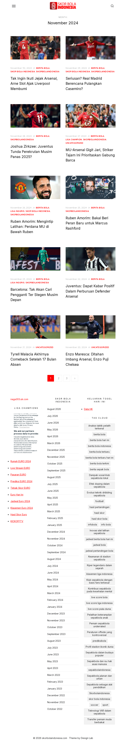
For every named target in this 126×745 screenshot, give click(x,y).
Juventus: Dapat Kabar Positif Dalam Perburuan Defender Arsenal (90, 291)
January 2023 (54, 688)
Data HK (88, 409)
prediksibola (99, 640)
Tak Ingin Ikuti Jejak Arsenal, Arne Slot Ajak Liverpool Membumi (34, 83)
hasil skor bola (99, 518)
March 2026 (53, 443)
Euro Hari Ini (16, 494)
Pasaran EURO (18, 474)
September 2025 (56, 470)
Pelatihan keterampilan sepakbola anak (99, 616)
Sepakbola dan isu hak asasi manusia (99, 663)
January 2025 (54, 525)
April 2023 (52, 668)
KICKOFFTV (16, 521)
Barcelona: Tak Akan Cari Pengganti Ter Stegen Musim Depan (34, 294)
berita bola (43, 68)
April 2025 (52, 504)
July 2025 (52, 484)
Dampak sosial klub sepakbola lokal (99, 476)
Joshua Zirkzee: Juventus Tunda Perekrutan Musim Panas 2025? (31, 151)
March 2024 (53, 593)
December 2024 (56, 531)
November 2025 (56, 456)
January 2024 (54, 606)
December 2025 (56, 450)
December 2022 (56, 695)
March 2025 (53, 511)
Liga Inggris (17, 211)
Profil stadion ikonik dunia (99, 646)
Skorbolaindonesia (99, 693)
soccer (94, 704)
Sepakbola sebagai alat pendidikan (99, 686)
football (99, 501)
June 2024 (53, 572)
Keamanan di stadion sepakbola (99, 558)
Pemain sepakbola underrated (99, 625)
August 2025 (54, 477)
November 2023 (56, 620)
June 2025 (53, 490)
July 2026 (52, 416)
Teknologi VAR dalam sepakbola (99, 712)
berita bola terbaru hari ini (99, 457)
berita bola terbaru (99, 451)
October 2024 (55, 545)
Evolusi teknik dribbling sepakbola (99, 494)
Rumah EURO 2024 (20, 461)
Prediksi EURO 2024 (21, 481)
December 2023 (56, 613)
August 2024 (54, 559)
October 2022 (54, 709)
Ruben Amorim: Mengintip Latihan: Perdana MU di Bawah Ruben (31, 226)
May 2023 (52, 661)
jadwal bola (99, 544)
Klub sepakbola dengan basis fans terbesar (99, 581)
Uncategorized (74, 143)
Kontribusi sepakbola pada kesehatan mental (99, 590)
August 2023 (54, 640)
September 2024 (56, 552)
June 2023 (53, 654)
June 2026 (53, 422)
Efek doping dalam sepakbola (99, 485)
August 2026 (54, 409)
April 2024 (52, 586)
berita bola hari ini (99, 440)
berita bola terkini (99, 463)
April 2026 (52, 436)
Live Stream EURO (20, 468)
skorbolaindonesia (47, 71)
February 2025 (55, 518)
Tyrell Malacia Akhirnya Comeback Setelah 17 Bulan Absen (33, 359)
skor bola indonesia (22, 71)
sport (105, 704)
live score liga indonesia (99, 603)
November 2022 (56, 702)
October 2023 (54, 627)
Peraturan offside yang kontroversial (99, 633)
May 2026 (52, 429)
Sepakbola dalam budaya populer (99, 654)
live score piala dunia (99, 609)
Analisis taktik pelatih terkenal (99, 427)
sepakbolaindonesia (99, 669)
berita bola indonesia (99, 446)
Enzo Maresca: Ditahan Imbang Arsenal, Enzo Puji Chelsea (87, 359)
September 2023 (56, 634)
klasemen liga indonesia (99, 574)
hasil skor (99, 512)
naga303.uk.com (19, 399)
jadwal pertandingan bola (99, 550)
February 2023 (55, 681)
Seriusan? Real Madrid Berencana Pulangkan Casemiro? (84, 83)
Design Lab (87, 738)
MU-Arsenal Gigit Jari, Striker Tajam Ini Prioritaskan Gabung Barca (90, 155)
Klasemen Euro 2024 (21, 508)
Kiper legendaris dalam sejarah (99, 567)
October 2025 (54, 463)
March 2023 (53, 675)
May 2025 (52, 497)
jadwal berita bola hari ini (99, 539)
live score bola (99, 597)
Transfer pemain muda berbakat (99, 721)
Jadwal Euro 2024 (20, 501)
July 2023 (52, 647)
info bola (106, 524)
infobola (92, 524)
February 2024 (55, 599)
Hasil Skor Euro (18, 514)
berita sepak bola (99, 469)
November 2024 (56, 538)
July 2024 (52, 565)
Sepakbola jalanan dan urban (99, 677)
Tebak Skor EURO (20, 487)
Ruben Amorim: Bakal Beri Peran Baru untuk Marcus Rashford (87, 223)
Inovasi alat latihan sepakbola (99, 532)
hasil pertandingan (99, 507)
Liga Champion (74, 139)
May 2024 (52, 579)
